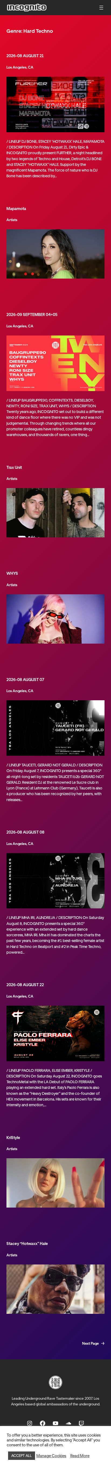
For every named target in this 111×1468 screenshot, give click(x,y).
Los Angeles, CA (19, 67)
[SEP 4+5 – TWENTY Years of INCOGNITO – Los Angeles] (55, 363)
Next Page (93, 1343)
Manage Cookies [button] (51, 1455)
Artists (11, 220)
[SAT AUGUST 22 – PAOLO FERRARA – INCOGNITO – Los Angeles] (55, 1033)
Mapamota (16, 208)
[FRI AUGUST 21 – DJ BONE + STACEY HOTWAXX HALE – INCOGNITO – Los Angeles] (55, 104)
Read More (79, 1455)
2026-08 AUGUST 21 (25, 55)
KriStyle (13, 1137)
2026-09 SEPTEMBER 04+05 (31, 314)
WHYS (12, 573)
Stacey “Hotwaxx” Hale (27, 1243)
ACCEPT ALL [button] (21, 1456)
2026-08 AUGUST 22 (25, 984)
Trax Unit (14, 467)
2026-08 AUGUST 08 (25, 832)
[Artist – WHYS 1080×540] (55, 619)
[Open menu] (101, 7)
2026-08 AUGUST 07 (25, 679)
